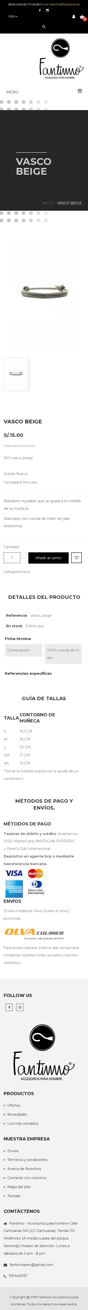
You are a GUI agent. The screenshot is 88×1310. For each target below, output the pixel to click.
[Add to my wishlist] (76, 557)
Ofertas (13, 1105)
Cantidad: (12, 482)
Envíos (13, 1151)
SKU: (8, 458)
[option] (44, 294)
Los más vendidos (22, 1123)
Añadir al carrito (48, 558)
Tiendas (13, 1196)
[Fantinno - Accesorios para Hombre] (62, 58)
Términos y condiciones (27, 1160)
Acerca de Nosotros (24, 1169)
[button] (44, 92)
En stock (14, 626)
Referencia (16, 615)
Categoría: (12, 571)
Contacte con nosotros (26, 1178)
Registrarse (71, 4)
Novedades (17, 1114)
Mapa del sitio (19, 1187)
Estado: (10, 474)
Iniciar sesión (50, 4)
